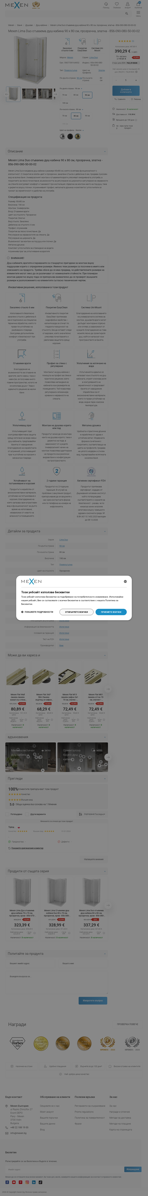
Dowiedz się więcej (42, 604)
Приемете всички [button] (111, 612)
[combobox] (125, 581)
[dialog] (74, 598)
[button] (37, 612)
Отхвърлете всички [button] (76, 612)
